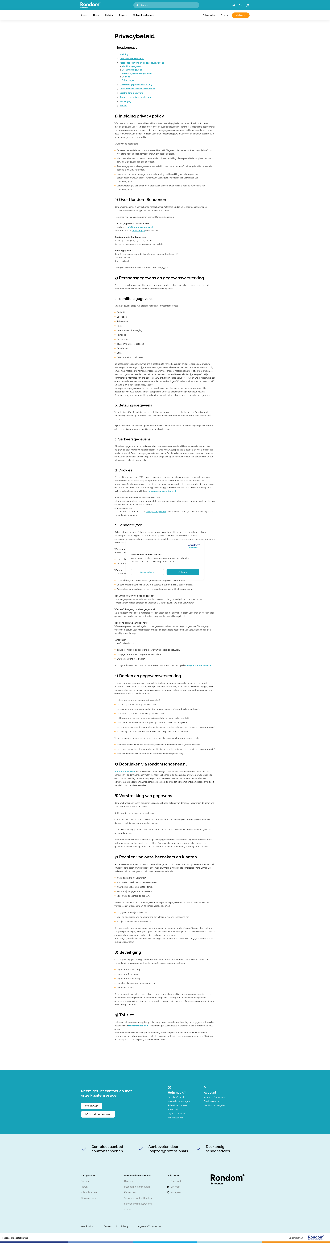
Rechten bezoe (127, 97)
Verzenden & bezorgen (179, 1101)
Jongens (123, 15)
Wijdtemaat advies (177, 1113)
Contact (128, 1209)
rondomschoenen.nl (138, 1026)
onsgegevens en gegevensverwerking (144, 63)
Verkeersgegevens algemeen (137, 73)
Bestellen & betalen (177, 1097)
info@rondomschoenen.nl (140, 227)
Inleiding (124, 54)
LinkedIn (175, 1186)
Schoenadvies (209, 15)
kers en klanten (143, 97)
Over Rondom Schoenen (132, 58)
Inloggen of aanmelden (215, 1097)
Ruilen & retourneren (177, 1105)
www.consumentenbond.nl (162, 491)
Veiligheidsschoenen (143, 15)
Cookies (126, 77)
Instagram (176, 1192)
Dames (83, 15)
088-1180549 (138, 230)
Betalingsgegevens (132, 70)
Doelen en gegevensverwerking (136, 84)
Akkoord (183, 572)
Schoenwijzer (128, 80)
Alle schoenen (89, 1192)
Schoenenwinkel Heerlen (138, 1198)
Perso (122, 63)
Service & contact (212, 1101)
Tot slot (123, 105)
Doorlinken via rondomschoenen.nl (137, 88)
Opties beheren (147, 572)
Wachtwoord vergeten (214, 1105)
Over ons (225, 15)
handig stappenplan (156, 511)
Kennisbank (130, 1192)
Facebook (176, 1181)
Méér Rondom (87, 1226)
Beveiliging (125, 101)
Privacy (124, 1226)
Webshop (240, 15)
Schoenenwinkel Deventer (138, 1203)
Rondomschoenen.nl (124, 771)
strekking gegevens (133, 93)
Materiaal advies (175, 1118)
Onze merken (88, 1198)
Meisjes (109, 15)
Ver (121, 93)
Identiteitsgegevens (132, 66)
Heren (96, 15)
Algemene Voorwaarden (149, 1226)
